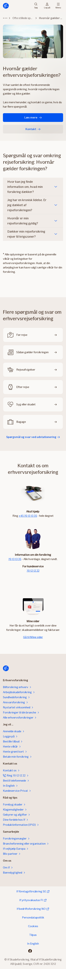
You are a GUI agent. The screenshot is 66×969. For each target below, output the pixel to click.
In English (33, 943)
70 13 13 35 (14, 559)
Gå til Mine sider (33, 637)
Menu (58, 7)
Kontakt (30, 129)
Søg (36, 7)
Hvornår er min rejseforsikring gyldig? (22, 220)
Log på (47, 7)
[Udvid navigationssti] (5, 18)
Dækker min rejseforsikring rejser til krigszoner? (26, 234)
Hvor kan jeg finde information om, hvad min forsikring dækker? (25, 187)
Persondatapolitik (33, 917)
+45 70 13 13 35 (28, 515)
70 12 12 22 (33, 570)
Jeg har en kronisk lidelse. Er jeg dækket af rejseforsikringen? (26, 205)
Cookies (33, 926)
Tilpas (33, 935)
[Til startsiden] (6, 6)
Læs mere (30, 117)
